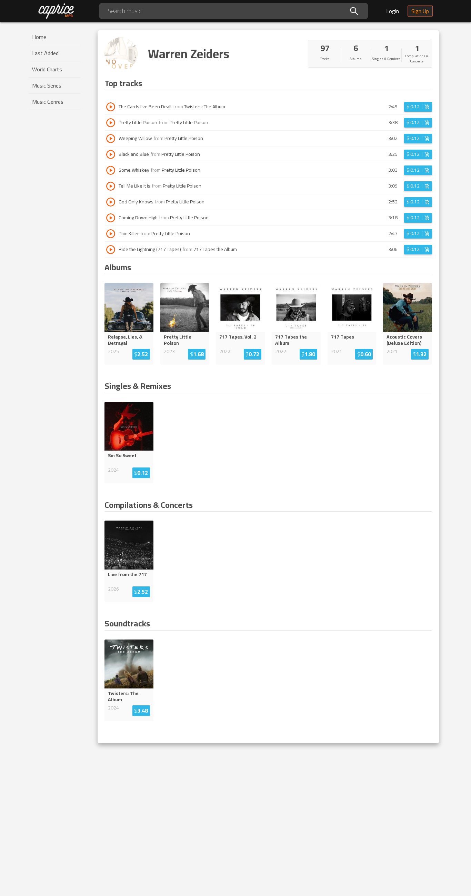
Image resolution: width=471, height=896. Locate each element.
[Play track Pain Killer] (110, 234)
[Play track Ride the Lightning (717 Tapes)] (110, 249)
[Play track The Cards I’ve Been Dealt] (110, 107)
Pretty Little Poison (189, 122)
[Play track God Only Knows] (110, 202)
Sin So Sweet (122, 455)
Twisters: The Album (204, 106)
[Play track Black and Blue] (110, 154)
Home (39, 37)
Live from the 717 (127, 574)
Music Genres (47, 102)
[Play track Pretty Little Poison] (110, 123)
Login (392, 11)
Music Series (46, 85)
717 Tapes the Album (215, 249)
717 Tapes (342, 337)
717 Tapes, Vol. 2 (238, 337)
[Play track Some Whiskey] (110, 170)
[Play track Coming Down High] (110, 218)
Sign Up (420, 11)
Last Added (45, 53)
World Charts (47, 69)
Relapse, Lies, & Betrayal (125, 340)
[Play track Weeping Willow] (110, 138)
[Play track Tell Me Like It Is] (110, 186)
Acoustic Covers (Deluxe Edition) (404, 340)
